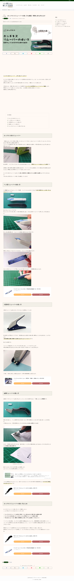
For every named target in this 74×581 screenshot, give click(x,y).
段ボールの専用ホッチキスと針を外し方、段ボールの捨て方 (28, 474)
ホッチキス (5, 18)
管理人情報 (44, 577)
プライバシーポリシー (37, 577)
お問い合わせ (30, 577)
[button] (7, 53)
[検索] (70, 0)
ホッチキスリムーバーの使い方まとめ (17, 126)
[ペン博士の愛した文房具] (8, 5)
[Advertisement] (27, 63)
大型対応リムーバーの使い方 (15, 122)
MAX (10, 18)
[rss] (69, 0)
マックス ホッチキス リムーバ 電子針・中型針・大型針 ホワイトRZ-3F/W (29, 378)
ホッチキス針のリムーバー (14, 118)
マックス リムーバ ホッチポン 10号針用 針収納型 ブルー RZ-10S (27, 289)
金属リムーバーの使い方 (14, 124)
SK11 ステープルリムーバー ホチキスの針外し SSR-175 (25, 488)
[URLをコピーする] (48, 53)
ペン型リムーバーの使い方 (14, 120)
